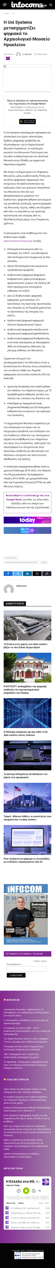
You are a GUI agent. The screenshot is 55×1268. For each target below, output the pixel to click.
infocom (28, 54)
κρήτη (44, 562)
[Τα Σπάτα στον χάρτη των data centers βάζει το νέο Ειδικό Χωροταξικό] (27, 625)
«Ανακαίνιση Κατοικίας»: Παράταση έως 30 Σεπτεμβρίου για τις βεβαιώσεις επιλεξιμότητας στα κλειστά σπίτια (26, 1012)
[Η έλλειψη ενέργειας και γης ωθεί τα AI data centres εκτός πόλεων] (27, 713)
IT (8, 58)
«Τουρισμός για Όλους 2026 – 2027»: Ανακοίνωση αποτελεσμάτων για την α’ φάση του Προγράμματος (27, 1030)
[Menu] (5, 4)
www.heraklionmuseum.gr (18, 241)
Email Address (14, 964)
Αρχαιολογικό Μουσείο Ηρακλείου (21, 562)
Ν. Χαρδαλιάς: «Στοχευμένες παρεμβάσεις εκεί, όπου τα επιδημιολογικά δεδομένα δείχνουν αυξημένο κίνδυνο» (26, 1064)
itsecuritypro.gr (17, 1079)
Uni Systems (11, 557)
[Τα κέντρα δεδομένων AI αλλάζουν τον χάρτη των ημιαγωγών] (27, 755)
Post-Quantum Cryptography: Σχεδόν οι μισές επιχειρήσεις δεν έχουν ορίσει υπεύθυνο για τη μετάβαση (27, 1118)
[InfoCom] (29, 4)
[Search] (50, 4)
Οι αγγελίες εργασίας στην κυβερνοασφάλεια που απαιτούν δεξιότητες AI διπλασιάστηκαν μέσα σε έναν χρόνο (25, 1099)
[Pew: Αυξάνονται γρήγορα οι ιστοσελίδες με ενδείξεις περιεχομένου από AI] (27, 840)
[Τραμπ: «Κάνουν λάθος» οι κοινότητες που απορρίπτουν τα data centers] (27, 798)
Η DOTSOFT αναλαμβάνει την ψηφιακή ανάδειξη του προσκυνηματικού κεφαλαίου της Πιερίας (25, 689)
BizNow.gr (13, 1000)
